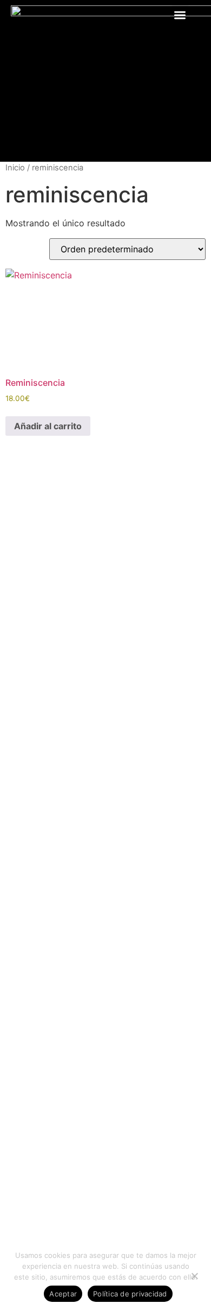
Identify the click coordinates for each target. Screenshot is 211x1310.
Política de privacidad (130, 1293)
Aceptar (63, 1293)
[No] (194, 1274)
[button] (180, 14)
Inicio (15, 168)
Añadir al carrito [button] (48, 426)
